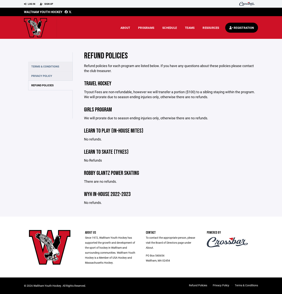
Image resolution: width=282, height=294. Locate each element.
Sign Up (48, 3)
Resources (211, 28)
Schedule (169, 28)
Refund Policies (42, 85)
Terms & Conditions (45, 66)
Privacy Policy (41, 76)
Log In (31, 3)
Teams (190, 28)
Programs (146, 28)
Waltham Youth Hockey (43, 12)
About (125, 28)
